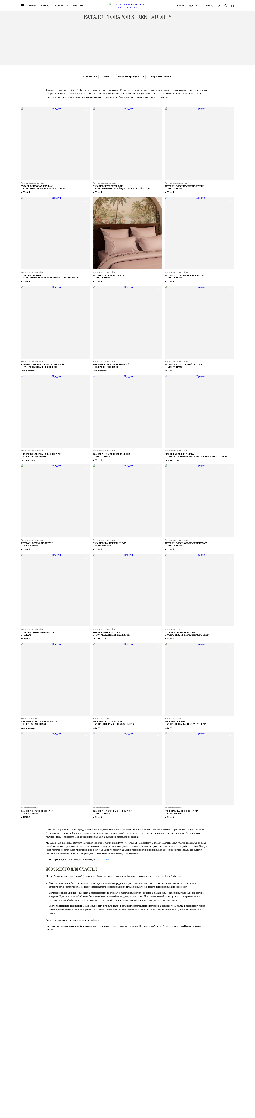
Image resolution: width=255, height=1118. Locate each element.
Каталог (45, 5)
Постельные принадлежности (131, 76)
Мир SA (33, 5)
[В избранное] (86, 111)
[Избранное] (218, 6)
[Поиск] (225, 6)
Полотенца (107, 76)
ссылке (105, 859)
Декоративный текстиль (160, 76)
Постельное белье (88, 76)
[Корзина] (232, 6)
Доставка (194, 5)
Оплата (180, 5)
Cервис (209, 5)
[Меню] (22, 6)
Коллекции (61, 5)
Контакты (78, 5)
